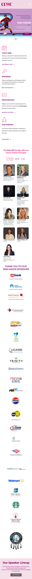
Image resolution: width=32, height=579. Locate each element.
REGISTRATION (8, 100)
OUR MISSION (7, 125)
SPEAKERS (6, 77)
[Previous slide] (3, 25)
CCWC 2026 (6, 53)
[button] (30, 4)
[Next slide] (29, 25)
